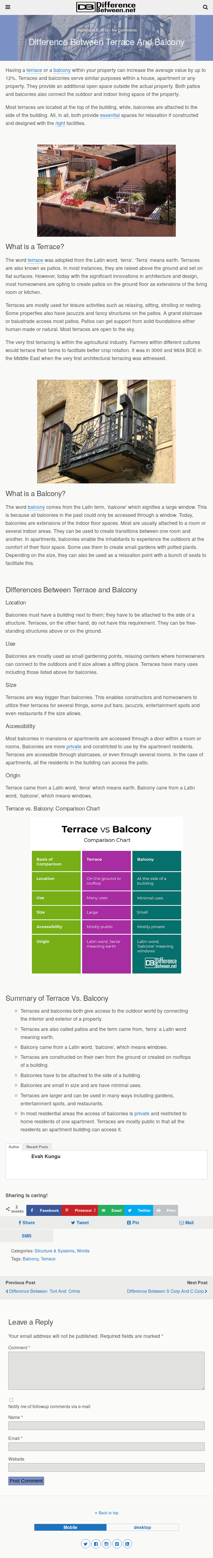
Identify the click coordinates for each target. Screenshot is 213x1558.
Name (15, 1417)
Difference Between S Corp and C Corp (165, 1291)
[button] (85, 1544)
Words (83, 1250)
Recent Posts (37, 1147)
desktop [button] (142, 1527)
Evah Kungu (45, 1156)
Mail (189, 1222)
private (74, 746)
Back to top (108, 1512)
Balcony (31, 1258)
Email (15, 1438)
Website (16, 1459)
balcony (62, 69)
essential (110, 114)
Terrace (48, 1258)
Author (14, 1147)
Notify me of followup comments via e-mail (49, 1406)
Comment (19, 1347)
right (60, 122)
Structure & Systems (55, 1250)
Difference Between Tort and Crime (44, 1291)
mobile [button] (70, 1527)
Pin (135, 1222)
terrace (34, 69)
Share (28, 1222)
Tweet (83, 1222)
